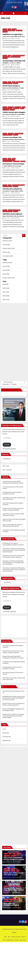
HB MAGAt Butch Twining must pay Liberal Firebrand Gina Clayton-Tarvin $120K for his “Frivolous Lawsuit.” (14, 698)
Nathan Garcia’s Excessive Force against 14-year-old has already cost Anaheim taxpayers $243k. (13, 716)
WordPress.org (6, 740)
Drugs (14, 853)
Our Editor (17, 940)
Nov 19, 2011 (7, 218)
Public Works (6, 109)
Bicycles (5, 55)
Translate (14, 384)
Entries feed (6, 733)
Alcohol (6, 853)
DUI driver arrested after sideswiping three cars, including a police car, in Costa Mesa (13, 562)
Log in (4, 729)
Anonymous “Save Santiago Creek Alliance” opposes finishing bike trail (13, 166)
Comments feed (7, 736)
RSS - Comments (7, 469)
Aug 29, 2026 (8, 862)
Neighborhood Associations (9, 30)
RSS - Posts (6, 466)
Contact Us (23, 936)
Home (5, 936)
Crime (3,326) (6, 266)
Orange (18, 886)
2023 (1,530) (6, 295)
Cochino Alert (12, 899)
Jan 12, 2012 (7, 116)
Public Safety (19, 30)
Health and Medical (19, 133)
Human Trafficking (8, 901)
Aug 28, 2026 (8, 892)
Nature (9, 55)
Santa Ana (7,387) (7, 240)
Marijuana (19, 853)
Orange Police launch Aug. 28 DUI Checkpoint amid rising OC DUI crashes (14, 890)
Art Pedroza (16, 38)
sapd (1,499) (6, 274)
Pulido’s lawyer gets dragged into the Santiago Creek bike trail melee (14, 114)
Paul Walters (16, 108)
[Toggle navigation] (13, 13)
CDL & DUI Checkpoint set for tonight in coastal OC (14, 859)
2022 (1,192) (6, 299)
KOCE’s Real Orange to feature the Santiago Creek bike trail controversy (13, 88)
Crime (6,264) (6, 244)
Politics (22, 108)
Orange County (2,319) (9, 248)
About (9, 936)
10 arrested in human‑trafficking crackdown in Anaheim (13, 905)
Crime (10, 853)
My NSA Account (9, 940)
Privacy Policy (23, 940)
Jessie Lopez (14, 868)
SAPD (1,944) (6, 252)
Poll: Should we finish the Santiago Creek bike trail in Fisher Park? (13, 191)
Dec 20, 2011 (7, 141)
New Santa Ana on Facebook (11, 390)
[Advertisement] (15, 626)
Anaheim (5, 899)
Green (9, 158)
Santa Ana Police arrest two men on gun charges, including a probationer (13, 875)
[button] (25, 13)
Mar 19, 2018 (7, 38)
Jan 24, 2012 (7, 89)
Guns (9, 868)
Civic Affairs (10, 133)
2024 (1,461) (6, 292)
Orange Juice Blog (9, 686)
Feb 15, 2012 (7, 64)
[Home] (2, 13)
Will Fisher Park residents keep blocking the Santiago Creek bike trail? (13, 216)
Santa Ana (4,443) (7, 262)
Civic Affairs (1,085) (8, 256)
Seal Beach (13, 855)
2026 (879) (5, 284)
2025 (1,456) (6, 288)
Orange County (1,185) (9, 277)
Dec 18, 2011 (7, 167)
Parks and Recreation (15, 56)
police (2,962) (6, 270)
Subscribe (6, 444)
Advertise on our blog (15, 936)
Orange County (6, 56)
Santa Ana (5, 31)
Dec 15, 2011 (7, 192)
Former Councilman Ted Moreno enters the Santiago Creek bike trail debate (13, 139)
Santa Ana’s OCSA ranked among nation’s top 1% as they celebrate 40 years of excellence (14, 550)
